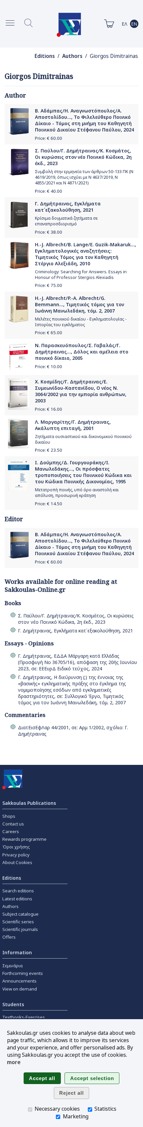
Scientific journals (20, 929)
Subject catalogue (20, 914)
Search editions (18, 891)
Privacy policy (16, 855)
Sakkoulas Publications (29, 803)
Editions (45, 56)
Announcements (19, 981)
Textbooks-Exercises (23, 1017)
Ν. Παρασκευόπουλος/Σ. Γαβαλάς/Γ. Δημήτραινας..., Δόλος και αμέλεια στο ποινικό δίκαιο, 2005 (81, 351)
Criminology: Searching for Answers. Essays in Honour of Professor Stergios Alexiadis (81, 274)
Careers (10, 831)
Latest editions (17, 899)
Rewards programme (24, 839)
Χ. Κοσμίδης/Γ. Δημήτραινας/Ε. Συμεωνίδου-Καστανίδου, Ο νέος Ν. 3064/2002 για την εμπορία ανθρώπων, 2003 (80, 391)
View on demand (19, 989)
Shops (8, 816)
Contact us (13, 824)
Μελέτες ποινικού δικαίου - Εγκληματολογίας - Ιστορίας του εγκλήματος (81, 322)
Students (13, 1004)
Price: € (48, 138)
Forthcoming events (22, 973)
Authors (72, 56)
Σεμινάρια (12, 966)
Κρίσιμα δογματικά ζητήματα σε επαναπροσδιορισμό (66, 221)
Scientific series (18, 922)
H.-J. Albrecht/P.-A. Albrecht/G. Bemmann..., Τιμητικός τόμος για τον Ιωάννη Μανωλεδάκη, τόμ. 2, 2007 (79, 304)
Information (17, 952)
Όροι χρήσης (16, 847)
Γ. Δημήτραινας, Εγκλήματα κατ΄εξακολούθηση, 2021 (68, 206)
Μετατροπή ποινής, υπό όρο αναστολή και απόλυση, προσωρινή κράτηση (77, 492)
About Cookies (17, 862)
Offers (9, 937)
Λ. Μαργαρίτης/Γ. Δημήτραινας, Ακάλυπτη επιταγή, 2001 (73, 425)
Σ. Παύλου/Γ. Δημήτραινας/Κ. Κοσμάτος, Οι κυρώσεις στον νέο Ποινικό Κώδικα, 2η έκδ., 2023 (83, 156)
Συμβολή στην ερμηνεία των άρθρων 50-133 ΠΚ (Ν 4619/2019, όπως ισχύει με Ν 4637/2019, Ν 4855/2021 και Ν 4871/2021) (84, 177)
